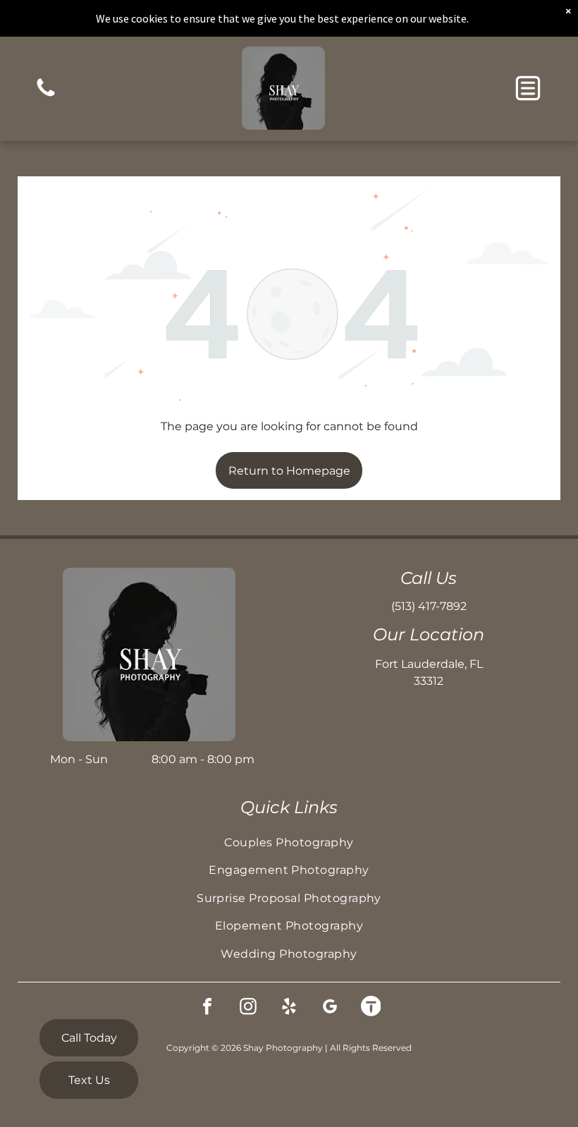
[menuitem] (289, 842)
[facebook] (207, 1008)
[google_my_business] (330, 1008)
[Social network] (370, 1008)
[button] (528, 88)
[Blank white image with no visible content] (46, 95)
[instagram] (248, 1008)
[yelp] (289, 1008)
